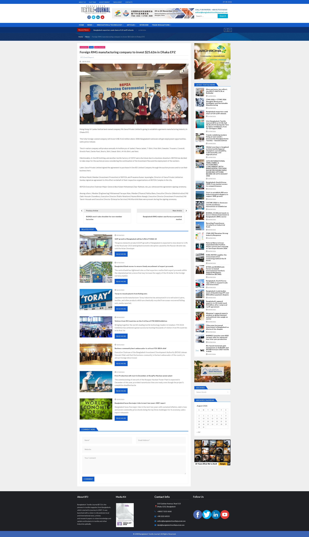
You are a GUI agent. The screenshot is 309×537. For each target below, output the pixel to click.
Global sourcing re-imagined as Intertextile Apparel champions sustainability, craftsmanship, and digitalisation (217, 150)
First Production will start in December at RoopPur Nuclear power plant (143, 376)
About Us (82, 2)
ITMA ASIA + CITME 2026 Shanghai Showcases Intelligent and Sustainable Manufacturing (217, 102)
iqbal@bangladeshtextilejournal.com (170, 525)
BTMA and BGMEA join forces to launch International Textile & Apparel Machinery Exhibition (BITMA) (215, 270)
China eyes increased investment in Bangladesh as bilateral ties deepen (217, 327)
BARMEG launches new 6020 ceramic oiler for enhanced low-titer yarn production (217, 337)
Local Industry (100, 47)
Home (81, 25)
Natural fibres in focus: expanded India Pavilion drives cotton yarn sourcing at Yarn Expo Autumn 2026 (217, 245)
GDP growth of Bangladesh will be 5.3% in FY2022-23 (136, 239)
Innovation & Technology (109, 25)
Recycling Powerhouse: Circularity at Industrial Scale (215, 225)
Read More (121, 254)
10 (203, 418)
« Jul (198, 432)
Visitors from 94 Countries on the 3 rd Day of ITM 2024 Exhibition (141, 321)
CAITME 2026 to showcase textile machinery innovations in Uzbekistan (216, 204)
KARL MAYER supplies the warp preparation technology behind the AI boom (216, 257)
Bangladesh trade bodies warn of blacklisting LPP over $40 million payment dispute (217, 293)
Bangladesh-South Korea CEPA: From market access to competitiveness (216, 184)
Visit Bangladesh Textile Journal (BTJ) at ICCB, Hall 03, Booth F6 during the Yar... (124, 30)
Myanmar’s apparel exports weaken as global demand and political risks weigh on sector (217, 316)
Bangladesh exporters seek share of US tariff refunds (217, 112)
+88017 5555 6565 (164, 511)
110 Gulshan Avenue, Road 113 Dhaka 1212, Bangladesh (169, 505)
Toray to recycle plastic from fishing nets (131, 294)
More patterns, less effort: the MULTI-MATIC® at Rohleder (216, 91)
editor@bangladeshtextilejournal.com (171, 521)
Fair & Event (117, 2)
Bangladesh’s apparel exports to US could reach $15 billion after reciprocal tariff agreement (216, 304)
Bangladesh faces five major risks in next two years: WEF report (140, 403)
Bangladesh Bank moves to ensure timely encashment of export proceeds (144, 266)
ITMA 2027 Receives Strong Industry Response (217, 234)
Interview (144, 25)
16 (199, 421)
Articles (131, 25)
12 (212, 418)
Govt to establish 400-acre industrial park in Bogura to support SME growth (217, 194)
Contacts (128, 2)
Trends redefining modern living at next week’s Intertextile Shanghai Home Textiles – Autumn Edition (217, 137)
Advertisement (104, 2)
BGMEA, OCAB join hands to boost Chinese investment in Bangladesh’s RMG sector (217, 215)
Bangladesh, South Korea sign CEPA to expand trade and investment (217, 282)
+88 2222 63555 (163, 516)
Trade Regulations (161, 25)
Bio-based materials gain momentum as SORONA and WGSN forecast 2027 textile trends (217, 348)
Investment (84, 47)
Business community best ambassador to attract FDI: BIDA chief (140, 348)
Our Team (92, 2)
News (89, 25)
